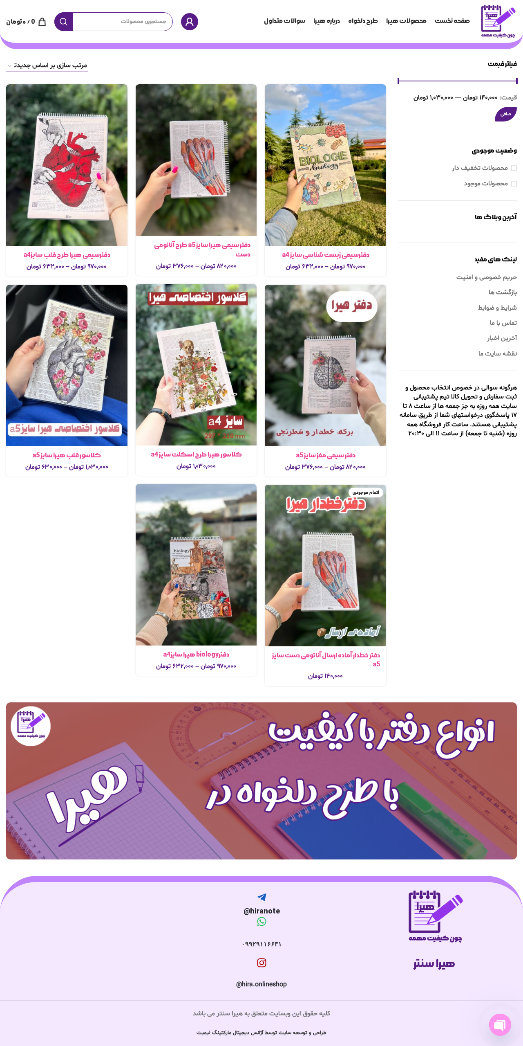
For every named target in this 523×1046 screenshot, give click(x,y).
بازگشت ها (503, 292)
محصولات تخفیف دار (480, 168)
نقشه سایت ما (497, 353)
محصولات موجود (486, 183)
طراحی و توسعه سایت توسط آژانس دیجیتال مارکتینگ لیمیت (261, 1033)
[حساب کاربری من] (189, 21)
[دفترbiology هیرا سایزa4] (196, 565)
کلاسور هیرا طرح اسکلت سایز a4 (196, 454)
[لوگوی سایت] (497, 21)
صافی (506, 114)
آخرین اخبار (502, 338)
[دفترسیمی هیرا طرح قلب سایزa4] (66, 165)
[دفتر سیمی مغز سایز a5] (325, 365)
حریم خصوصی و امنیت (486, 277)
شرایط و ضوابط (497, 308)
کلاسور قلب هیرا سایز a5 (66, 455)
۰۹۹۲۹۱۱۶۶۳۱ (261, 944)
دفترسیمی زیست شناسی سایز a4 (325, 255)
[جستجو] (63, 21)
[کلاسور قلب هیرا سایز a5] (66, 365)
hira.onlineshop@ (261, 984)
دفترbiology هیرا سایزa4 (196, 654)
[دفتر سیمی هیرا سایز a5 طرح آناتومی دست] (196, 160)
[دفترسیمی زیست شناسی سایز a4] (325, 165)
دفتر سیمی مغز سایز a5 (325, 455)
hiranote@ (262, 911)
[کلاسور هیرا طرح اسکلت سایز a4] (196, 364)
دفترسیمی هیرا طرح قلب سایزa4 (66, 255)
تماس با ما (503, 323)
